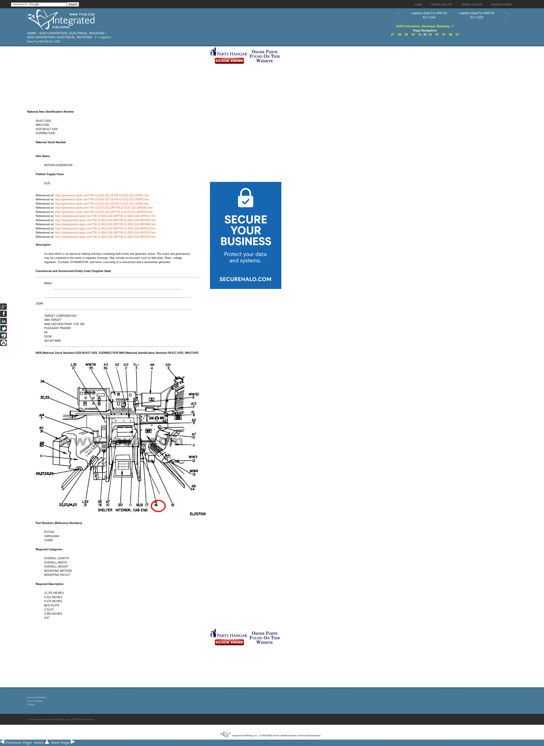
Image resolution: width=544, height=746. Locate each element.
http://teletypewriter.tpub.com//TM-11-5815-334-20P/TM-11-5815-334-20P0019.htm (105, 220)
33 (430, 34)
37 (457, 34)
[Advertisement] (117, 76)
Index (39, 742)
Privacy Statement (36, 697)
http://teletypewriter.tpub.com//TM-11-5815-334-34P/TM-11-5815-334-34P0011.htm (105, 228)
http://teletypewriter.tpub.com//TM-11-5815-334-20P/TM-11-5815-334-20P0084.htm (105, 224)
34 (437, 34)
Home (31, 33)
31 (420, 34)
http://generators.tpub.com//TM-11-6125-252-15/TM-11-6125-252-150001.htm (102, 195)
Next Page (61, 742)
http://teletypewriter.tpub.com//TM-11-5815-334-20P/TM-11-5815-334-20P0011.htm (105, 216)
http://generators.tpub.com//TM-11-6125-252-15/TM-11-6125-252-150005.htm (102, 203)
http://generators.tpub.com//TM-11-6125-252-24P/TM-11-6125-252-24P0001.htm (104, 207)
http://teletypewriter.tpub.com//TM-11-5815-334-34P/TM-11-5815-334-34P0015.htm (105, 232)
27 (392, 34)
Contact (31, 704)
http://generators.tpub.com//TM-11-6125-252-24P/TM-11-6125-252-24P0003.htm (104, 212)
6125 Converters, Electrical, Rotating (72, 33)
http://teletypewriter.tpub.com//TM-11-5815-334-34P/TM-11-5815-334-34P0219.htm (105, 236)
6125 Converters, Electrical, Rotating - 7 (61, 37)
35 (443, 34)
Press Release (34, 701)
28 (399, 34)
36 (450, 34)
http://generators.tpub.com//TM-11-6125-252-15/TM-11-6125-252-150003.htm (102, 199)
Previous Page (18, 742)
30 (413, 34)
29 (406, 34)
